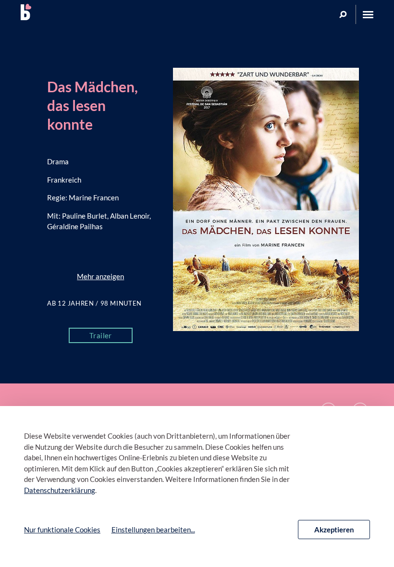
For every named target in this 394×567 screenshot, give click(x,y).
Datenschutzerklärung (59, 490)
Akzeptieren (334, 529)
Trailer (100, 335)
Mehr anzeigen (100, 276)
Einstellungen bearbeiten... (153, 529)
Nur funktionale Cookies (62, 529)
